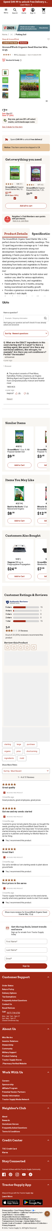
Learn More (25, 5)
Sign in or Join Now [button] (21, 221)
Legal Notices (7, 1215)
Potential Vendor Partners (13, 1092)
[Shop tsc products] (26, 28)
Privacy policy (7, 1210)
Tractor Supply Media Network (15, 1099)
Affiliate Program (9, 1088)
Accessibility (19, 1215)
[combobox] (28, 333)
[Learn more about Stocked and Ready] (21, 60)
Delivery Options (9, 993)
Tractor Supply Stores (12, 1060)
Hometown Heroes (10, 1124)
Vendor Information (11, 1096)
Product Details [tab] (16, 234)
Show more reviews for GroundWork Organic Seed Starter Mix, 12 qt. (26, 913)
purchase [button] (31, 744)
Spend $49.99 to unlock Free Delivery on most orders (26, 2)
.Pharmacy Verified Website (14, 1064)
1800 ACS (11, 387)
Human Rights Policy (32, 1221)
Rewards (6, 1120)
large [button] (19, 744)
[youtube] (24, 1174)
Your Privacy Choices (22, 1210)
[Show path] (11, 34)
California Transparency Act (31, 1212)
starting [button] (7, 744)
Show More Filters (9, 765)
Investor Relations (10, 1041)
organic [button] (7, 751)
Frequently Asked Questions (14, 1000)
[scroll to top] (47, 1213)
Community (7, 1049)
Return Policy (8, 989)
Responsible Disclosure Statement (15, 1217)
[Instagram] (17, 1174)
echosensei (9, 357)
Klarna (5, 1152)
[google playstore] (33, 1202)
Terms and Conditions (10, 1212)
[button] (31, 4)
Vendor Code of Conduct (11, 1223)
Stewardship (7, 1045)
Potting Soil (21, 34)
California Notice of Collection (34, 1223)
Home (4, 34)
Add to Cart (19, 465)
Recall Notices (8, 1008)
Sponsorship (7, 1084)
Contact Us (7, 1004)
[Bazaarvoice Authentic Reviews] (17, 602)
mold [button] (22, 758)
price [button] (19, 751)
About (4, 1117)
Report (10, 399)
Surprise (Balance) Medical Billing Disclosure (19, 1219)
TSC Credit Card (9, 1149)
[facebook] (4, 1174)
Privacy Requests (9, 1225)
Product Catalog (9, 1056)
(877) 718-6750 (13, 1013)
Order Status (7, 986)
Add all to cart (26, 206)
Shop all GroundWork (10, 39)
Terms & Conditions (11, 1131)
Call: (4, 1012)
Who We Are (7, 1037)
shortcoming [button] (32, 751)
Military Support (9, 1052)
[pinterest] (10, 1174)
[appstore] (11, 1202)
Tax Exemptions (9, 997)
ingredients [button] (9, 758)
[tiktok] (30, 1174)
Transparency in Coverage (12, 1221)
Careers (5, 1081)
